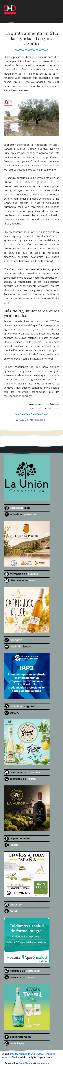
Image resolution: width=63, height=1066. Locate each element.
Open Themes (26, 1063)
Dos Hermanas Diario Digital (27, 1054)
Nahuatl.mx (43, 1063)
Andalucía (39, 419)
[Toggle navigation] (55, 8)
